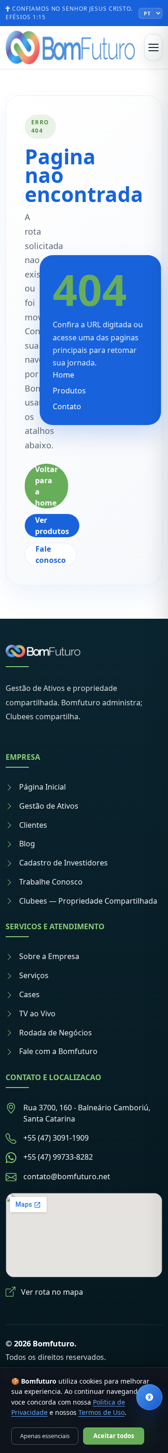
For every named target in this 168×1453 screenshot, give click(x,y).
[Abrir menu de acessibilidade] (149, 1397)
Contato (67, 406)
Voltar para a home (46, 486)
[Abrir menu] (153, 47)
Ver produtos (52, 525)
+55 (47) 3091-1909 (56, 1138)
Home (63, 375)
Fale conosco (50, 554)
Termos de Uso (101, 1412)
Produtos (69, 390)
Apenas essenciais (45, 1436)
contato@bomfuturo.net (66, 1176)
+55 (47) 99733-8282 (58, 1157)
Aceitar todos (113, 1436)
